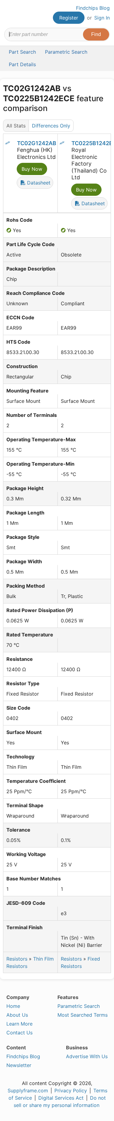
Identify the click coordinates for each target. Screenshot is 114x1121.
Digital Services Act (61, 1098)
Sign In (102, 18)
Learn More (19, 1024)
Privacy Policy (70, 1090)
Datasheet (38, 183)
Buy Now (32, 169)
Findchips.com (9, 14)
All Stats (16, 126)
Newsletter (18, 1065)
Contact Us (19, 1033)
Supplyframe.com (28, 1090)
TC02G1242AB (36, 143)
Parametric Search (78, 1006)
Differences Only (51, 126)
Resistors (16, 959)
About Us (17, 1015)
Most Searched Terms (82, 1015)
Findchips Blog (93, 8)
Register (68, 18)
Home (13, 1006)
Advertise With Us (87, 1056)
